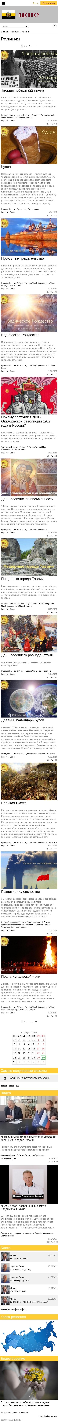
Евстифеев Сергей (8, 1158)
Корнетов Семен (8, 120)
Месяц (11, 1085)
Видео (13, 1155)
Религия (35, 115)
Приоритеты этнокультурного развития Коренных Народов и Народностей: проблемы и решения (26, 1148)
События (20, 1155)
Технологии (30, 924)
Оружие (4, 922)
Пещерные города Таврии (22, 579)
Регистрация (48, 3)
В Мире (21, 117)
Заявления (5, 1155)
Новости (14, 31)
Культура (27, 115)
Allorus (13, 1255)
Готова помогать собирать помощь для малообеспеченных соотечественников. (25, 1404)
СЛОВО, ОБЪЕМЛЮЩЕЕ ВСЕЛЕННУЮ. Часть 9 (29, 1302)
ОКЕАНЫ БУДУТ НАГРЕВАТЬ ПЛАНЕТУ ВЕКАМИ (30, 1078)
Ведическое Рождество (20, 335)
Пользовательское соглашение (14, 1412)
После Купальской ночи (20, 976)
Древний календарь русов (22, 720)
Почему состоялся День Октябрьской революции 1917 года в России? (26, 421)
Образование (11, 117)
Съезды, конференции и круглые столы (17, 1233)
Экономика (6, 447)
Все (17, 1085)
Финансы (38, 922)
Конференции (47, 1233)
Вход (36, 3)
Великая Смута (13, 803)
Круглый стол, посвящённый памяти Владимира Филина (23, 1207)
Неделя (11, 1309)
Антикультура (7, 285)
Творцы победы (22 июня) (22, 90)
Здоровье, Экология (10, 927)
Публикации (40, 1155)
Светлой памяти (7, 1236)
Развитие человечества (20, 892)
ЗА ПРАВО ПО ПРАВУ (19, 1258)
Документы (30, 1155)
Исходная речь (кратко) (20, 1269)
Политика (28, 117)
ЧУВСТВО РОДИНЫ (18, 1291)
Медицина (24, 927)
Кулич (6, 167)
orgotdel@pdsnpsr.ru (48, 1416)
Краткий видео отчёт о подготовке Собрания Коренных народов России (28, 1138)
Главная (4, 31)
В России (43, 115)
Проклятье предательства (22, 258)
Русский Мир (22, 209)
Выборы (31, 1009)
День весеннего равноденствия (27, 655)
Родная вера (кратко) (19, 1280)
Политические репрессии (12, 115)
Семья (4, 368)
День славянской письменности (27, 499)
